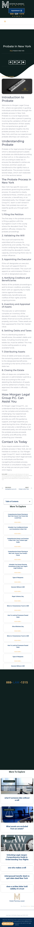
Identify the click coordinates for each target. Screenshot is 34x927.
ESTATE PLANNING (8, 77)
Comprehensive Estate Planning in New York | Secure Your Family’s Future (18, 553)
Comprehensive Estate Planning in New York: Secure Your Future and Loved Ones (18, 516)
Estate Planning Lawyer (17, 901)
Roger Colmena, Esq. (18, 596)
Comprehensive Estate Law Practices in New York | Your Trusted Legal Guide (18, 540)
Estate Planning (16, 4)
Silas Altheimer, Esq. (18, 626)
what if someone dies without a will (17, 799)
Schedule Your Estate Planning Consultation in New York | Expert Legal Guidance (17, 566)
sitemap (8, 915)
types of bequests (18, 577)
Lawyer (17, 5)
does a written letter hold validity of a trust (17, 887)
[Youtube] (17, 16)
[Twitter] (15, 16)
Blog (11, 50)
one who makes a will (17, 868)
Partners (32, 906)
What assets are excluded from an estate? (17, 827)
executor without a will (18, 587)
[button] (5, 21)
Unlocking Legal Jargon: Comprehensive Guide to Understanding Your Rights (17, 857)
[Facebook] (13, 16)
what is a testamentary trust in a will (18, 606)
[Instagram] (21, 16)
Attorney (26, 906)
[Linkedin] (19, 16)
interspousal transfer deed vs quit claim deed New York (17, 877)
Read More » (17, 522)
